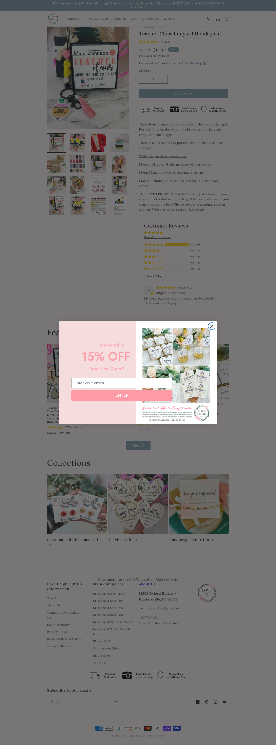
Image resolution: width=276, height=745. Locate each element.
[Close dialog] (211, 326)
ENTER (121, 395)
